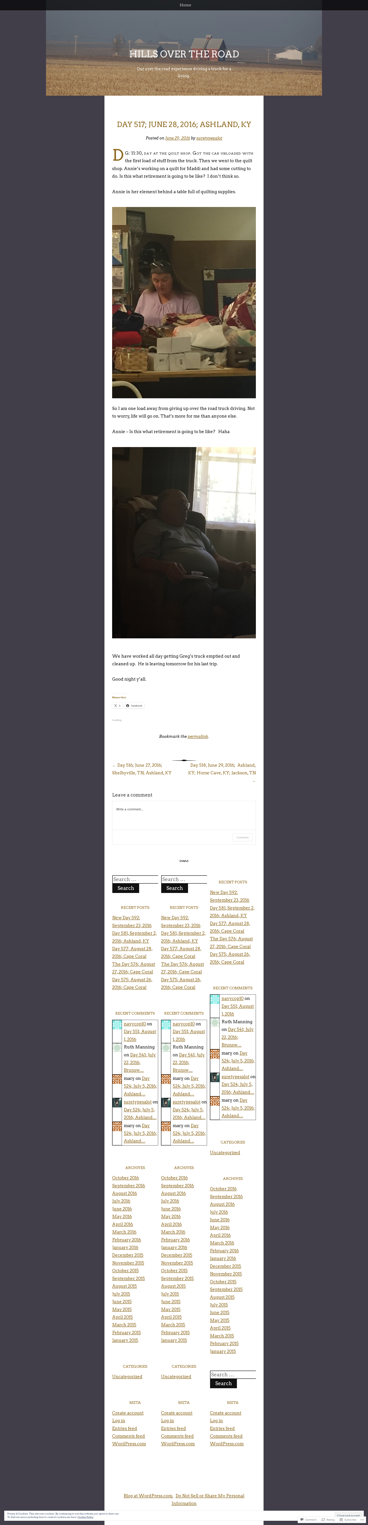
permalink (198, 736)
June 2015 (122, 1301)
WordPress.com (129, 1443)
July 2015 (121, 1294)
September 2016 (128, 1185)
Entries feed (124, 1428)
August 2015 (124, 1286)
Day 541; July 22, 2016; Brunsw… (140, 1062)
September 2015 (128, 1278)
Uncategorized (127, 1376)
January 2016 (125, 1247)
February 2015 (126, 1332)
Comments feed (128, 1436)
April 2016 (122, 1224)
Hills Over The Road (184, 54)
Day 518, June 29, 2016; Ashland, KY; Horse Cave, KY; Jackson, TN (222, 772)
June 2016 (122, 1208)
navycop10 (135, 1023)
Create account (128, 1413)
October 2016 (125, 1177)
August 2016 (124, 1193)
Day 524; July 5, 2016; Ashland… (140, 1086)
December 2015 (127, 1255)
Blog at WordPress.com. (148, 1495)
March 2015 (124, 1324)
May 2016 (122, 1216)
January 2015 (125, 1340)
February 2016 (126, 1239)
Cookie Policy (85, 1517)
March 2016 (124, 1232)
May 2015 (122, 1309)
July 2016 (121, 1201)
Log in (118, 1420)
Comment (243, 837)
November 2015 (128, 1263)
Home (185, 5)
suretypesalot (209, 138)
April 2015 (122, 1317)
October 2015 (125, 1270)
